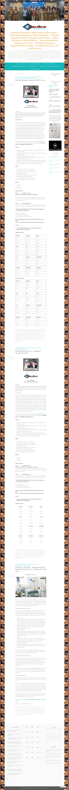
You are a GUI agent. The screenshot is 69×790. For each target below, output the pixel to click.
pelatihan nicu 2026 (18, 334)
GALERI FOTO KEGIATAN (35, 68)
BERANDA (17, 63)
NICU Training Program (40, 550)
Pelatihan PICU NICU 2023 (27, 554)
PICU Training (42, 339)
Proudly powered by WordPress (28, 788)
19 (51, 736)
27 (53, 738)
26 (51, 738)
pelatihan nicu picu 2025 (28, 335)
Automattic (45, 788)
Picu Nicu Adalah (22, 339)
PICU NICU (34, 338)
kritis (22, 601)
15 (58, 734)
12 (51, 734)
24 (46, 738)
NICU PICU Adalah (18, 330)
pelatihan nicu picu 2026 (36, 335)
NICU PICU (17, 564)
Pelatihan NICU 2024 (39, 333)
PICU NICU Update (28, 339)
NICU (20, 124)
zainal (8, 734)
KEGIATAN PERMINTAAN (33, 66)
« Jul (46, 743)
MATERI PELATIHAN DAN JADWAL (48, 63)
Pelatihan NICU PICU (19, 78)
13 (53, 734)
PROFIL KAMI (23, 63)
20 (53, 736)
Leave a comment (18, 342)
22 (58, 736)
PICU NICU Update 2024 (36, 339)
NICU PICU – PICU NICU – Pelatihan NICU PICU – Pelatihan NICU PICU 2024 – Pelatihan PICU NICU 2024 (30, 569)
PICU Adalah (30, 338)
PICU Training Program (35, 557)
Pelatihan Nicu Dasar (25, 334)
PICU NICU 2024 (26, 713)
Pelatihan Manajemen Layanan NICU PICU (23, 347)
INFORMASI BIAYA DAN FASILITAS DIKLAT (19, 66)
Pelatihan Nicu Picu (32, 334)
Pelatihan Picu (43, 335)
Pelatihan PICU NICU (18, 554)
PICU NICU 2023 (39, 338)
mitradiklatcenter (11, 85)
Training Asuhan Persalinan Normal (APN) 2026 (52, 760)
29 (58, 738)
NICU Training (26, 550)
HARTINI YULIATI (9, 730)
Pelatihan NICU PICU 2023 (40, 334)
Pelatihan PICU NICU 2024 (35, 554)
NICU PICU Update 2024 (34, 330)
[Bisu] (58, 149)
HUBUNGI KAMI (42, 66)
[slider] (54, 149)
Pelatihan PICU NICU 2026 (21, 338)
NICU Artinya (36, 329)
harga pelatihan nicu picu (28, 329)
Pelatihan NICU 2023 (32, 333)
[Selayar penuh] (60, 149)
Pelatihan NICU (26, 333)
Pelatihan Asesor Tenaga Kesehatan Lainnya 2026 (53, 762)
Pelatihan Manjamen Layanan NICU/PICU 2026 (30, 80)
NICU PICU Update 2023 (26, 330)
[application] (55, 146)
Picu (26, 338)
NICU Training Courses (32, 550)
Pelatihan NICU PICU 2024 (29, 78)
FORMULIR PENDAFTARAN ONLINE (53, 66)
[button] (55, 146)
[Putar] (50, 149)
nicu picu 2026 (41, 329)
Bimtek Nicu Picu (20, 329)
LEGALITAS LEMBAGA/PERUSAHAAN (33, 63)
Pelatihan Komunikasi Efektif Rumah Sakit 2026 (53, 753)
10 (46, 734)
